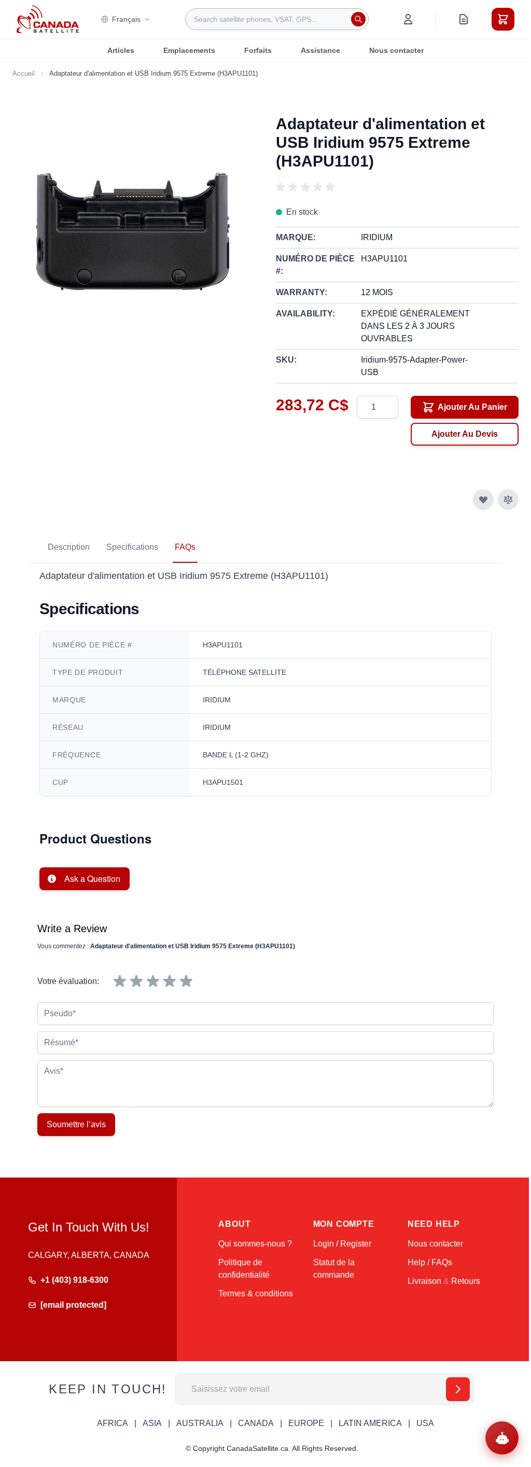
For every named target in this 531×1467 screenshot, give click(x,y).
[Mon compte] (408, 19)
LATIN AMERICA (370, 1423)
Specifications (132, 547)
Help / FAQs (430, 1262)
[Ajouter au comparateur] (508, 499)
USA (425, 1423)
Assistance (320, 50)
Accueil (23, 73)
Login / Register (342, 1243)
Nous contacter (396, 50)
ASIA (152, 1423)
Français (126, 19)
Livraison (424, 1281)
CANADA (256, 1423)
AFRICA (112, 1423)
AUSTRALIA (199, 1423)
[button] (307, 187)
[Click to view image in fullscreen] (133, 219)
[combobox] (277, 19)
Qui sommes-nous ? (255, 1243)
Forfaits (258, 50)
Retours (465, 1281)
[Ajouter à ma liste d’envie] (483, 499)
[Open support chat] (502, 1438)
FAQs (185, 547)
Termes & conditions (255, 1293)
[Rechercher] (358, 19)
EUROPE (306, 1423)
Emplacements (189, 50)
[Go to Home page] (48, 19)
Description (69, 547)
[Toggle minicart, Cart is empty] (503, 19)
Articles (120, 50)
